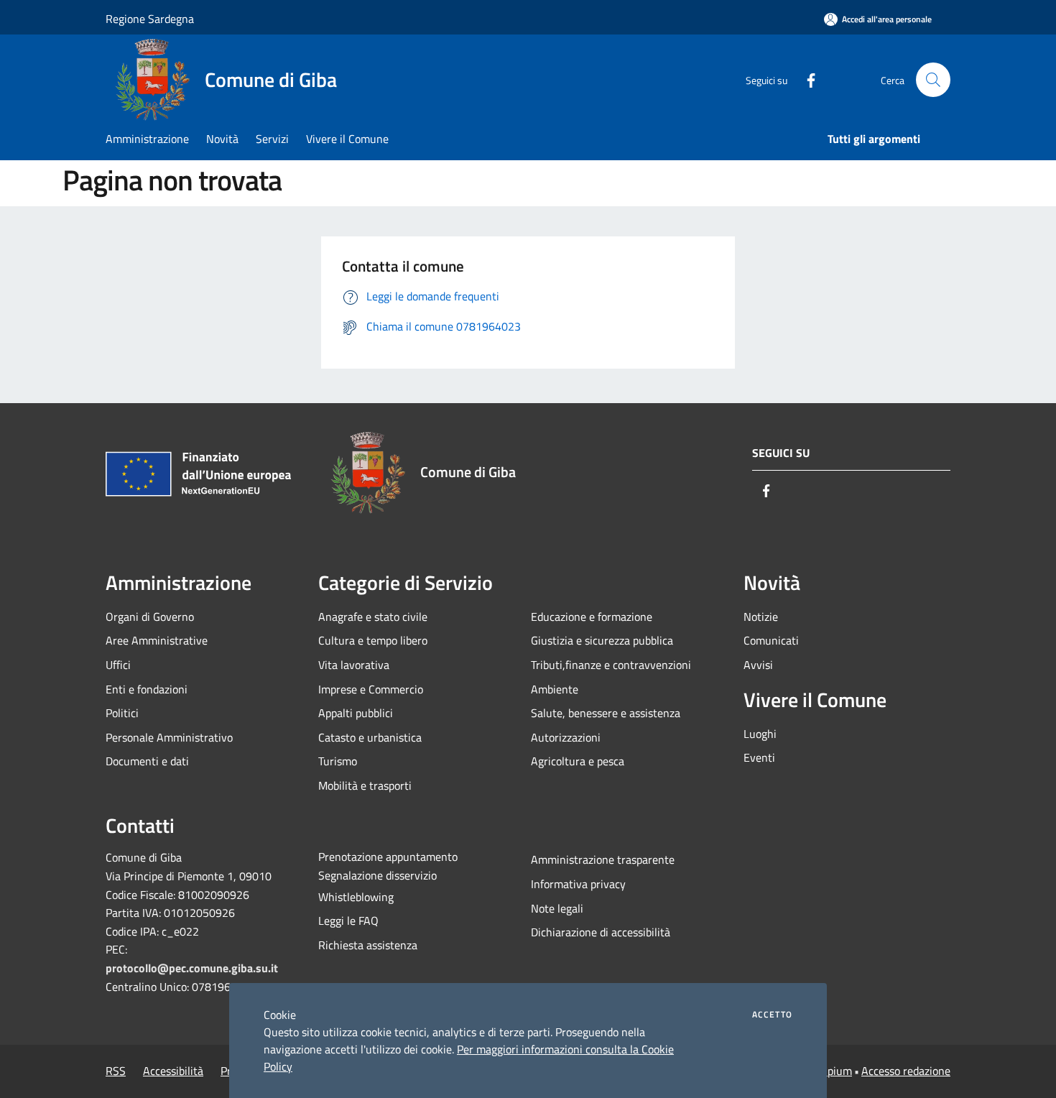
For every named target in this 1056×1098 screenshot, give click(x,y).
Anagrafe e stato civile (372, 616)
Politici (122, 712)
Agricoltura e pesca (577, 761)
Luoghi (760, 733)
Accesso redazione (905, 1070)
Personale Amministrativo (169, 737)
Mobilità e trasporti (365, 785)
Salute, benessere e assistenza (605, 712)
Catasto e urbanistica (370, 737)
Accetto (772, 1014)
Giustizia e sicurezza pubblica (602, 640)
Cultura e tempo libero (372, 640)
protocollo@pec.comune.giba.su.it (192, 968)
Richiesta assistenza (367, 945)
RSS (116, 1070)
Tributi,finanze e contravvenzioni (611, 664)
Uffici (118, 664)
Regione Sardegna (150, 18)
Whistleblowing (356, 896)
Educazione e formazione (591, 616)
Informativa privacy (578, 883)
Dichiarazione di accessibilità (600, 932)
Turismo (337, 761)
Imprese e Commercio (370, 689)
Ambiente (554, 689)
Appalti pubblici (355, 712)
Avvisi (758, 664)
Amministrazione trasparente (603, 859)
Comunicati (771, 640)
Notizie (761, 616)
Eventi (759, 757)
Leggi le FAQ (348, 920)
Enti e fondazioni (146, 689)
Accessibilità (173, 1070)
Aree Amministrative (157, 640)
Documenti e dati (147, 761)
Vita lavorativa (353, 664)
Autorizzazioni (566, 737)
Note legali (557, 908)
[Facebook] (805, 79)
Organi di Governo (150, 616)
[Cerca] (933, 80)
